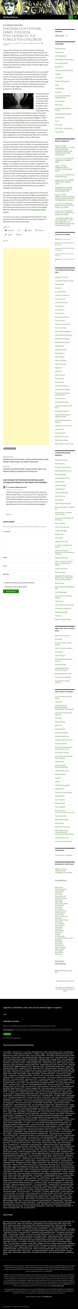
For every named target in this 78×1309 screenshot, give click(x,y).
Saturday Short (59, 117)
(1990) (64, 1055)
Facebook (58, 248)
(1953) (9, 1110)
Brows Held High (60, 474)
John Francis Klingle (61, 920)
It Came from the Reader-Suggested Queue (63, 96)
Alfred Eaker (59, 902)
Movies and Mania (61, 360)
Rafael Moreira (59, 925)
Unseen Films (59, 429)
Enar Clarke (58, 894)
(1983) (22, 1104)
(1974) (42, 1157)
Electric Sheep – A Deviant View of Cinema (63, 513)
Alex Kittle (58, 718)
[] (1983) (21, 1072)
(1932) (15, 1108)
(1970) (38, 1075)
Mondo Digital (59, 357)
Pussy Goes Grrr (60, 799)
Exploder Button (60, 320)
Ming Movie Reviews (61, 558)
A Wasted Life (59, 284)
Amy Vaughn (59, 951)
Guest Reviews (59, 88)
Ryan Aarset (59, 887)
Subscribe (7, 1034)
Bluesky (57, 239)
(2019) (33, 1236)
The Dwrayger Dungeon (62, 389)
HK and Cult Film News (62, 324)
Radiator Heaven (60, 572)
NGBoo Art (58, 368)
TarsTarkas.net (59, 382)
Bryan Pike (58, 932)
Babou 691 (58, 725)
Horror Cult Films (60, 328)
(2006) (61, 1070)
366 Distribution (60, 49)
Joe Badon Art (47, 1296)
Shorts (57, 121)
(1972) (17, 1070)
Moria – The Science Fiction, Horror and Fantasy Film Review (64, 563)
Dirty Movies (59, 500)
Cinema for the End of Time (63, 740)
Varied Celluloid (60, 433)
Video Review (59, 132)
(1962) (25, 1075)
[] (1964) (36, 1135)
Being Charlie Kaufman (62, 635)
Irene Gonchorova (60, 911)
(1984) (39, 1081)
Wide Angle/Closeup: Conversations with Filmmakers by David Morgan (64, 832)
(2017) (46, 1146)
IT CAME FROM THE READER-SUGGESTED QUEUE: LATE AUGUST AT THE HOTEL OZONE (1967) (64, 151)
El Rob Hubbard (60, 912)
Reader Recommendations (63, 114)
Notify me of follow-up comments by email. (19, 583)
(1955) (48, 1150)
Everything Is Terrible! (62, 752)
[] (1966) (37, 1084)
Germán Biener (60, 891)
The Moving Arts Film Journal (64, 605)
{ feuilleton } (59, 702)
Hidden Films (59, 534)
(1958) (7, 1198)
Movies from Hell (60, 364)
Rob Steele (58, 940)
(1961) (51, 1063)
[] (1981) (40, 1239)
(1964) (46, 1093)
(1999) (34, 1106)
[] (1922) (26, 1113)
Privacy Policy (6, 1306)
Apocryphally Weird (61, 63)
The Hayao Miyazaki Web (63, 677)
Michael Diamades (61, 898)
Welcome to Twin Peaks (62, 827)
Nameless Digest (60, 774)
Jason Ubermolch (60, 947)
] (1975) (69, 1238)
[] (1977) (45, 1119)
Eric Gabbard (59, 909)
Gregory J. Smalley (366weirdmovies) (27, 43)
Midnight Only (59, 346)
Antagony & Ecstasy (61, 460)
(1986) (12, 1111)
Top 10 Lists (58, 125)
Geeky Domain (59, 761)
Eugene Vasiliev (60, 949)
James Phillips (59, 931)
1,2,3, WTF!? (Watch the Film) (64, 281)
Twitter (57, 254)
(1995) (55, 1086)
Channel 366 (59, 77)
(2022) (16, 1234)
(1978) (50, 1121)
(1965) (14, 1159)
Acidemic (58, 288)
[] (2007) (34, 1206)
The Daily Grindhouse (62, 386)
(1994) (57, 1113)
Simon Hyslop (59, 914)
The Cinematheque (61, 592)
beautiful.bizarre (60, 729)
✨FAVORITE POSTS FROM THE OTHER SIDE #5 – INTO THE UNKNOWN (64, 220)
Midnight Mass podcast (62, 342)
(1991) (62, 1064)
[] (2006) (49, 1122)
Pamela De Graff (60, 896)
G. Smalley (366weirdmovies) (17, 487)
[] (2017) (23, 1177)
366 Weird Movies (10, 17)
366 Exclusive (59, 52)
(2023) (27, 1241)
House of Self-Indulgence (63, 331)
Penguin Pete (59, 180)
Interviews (58, 92)
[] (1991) (60, 1189)
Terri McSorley (59, 923)
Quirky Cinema (60, 375)
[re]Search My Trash (61, 277)
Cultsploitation (60, 306)
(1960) (52, 1186)
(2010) (55, 1066)
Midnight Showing (61, 349)
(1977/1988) (45, 1241)
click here (66, 1284)
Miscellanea (18, 25)
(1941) (21, 1115)
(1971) (37, 1052)
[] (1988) (12, 1057)
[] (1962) (40, 1101)
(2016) (64, 1111)
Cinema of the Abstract (62, 295)
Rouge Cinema (59, 583)
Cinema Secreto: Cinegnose (63, 855)
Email (5, 566)
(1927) (13, 1144)
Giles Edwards (59, 905)
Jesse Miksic (59, 927)
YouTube (58, 259)
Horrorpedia (59, 538)
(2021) (52, 1238)
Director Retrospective (62, 81)
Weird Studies (59, 823)
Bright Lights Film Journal (63, 471)
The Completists (60, 807)
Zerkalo (65, 1238)
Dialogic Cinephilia (61, 743)
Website (6, 574)
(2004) (7, 1052)
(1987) (17, 1101)
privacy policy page (58, 1285)
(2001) (17, 1059)
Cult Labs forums (60, 299)
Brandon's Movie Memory (63, 467)
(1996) (58, 1081)
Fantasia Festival (10, 448)
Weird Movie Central (61, 436)
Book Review (59, 67)
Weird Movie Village (61, 440)
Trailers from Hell (60, 816)
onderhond (58, 371)
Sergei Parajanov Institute (63, 673)
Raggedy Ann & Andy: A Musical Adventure (50, 1243)
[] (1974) (31, 1227)
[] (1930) (37, 1070)
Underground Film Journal (63, 426)
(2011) (66, 1130)
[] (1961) (30, 1133)
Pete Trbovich (59, 945)
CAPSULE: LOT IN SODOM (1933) (64, 175)
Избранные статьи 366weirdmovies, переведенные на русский (63, 870)
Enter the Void (59, 313)
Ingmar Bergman (60, 655)
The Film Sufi (59, 601)
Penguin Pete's (59, 796)
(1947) (37, 1229)
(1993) (18, 1061)
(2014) (45, 1090)
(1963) (27, 1052)
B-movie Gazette (60, 291)
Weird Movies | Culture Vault (64, 444)
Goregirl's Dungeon (61, 530)
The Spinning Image (61, 612)
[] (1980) (45, 1225)
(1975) (38, 1068)
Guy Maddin (59, 652)
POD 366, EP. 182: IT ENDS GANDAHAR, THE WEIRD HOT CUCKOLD (65, 198)
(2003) (40, 1083)
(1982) (21, 1137)
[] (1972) (47, 1177)
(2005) (61, 1108)
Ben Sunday (58, 943)
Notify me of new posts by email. (16, 587)
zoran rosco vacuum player (63, 841)
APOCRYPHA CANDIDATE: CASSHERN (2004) (64, 160)
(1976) (46, 1057)
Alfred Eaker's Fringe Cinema (64, 59)
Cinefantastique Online (62, 478)
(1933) (28, 1207)
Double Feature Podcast (62, 503)
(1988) (50, 1055)
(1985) (24, 1055)
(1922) (42, 1151)
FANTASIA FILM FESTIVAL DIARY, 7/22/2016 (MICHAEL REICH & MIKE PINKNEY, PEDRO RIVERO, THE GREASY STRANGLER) (25, 459)
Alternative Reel (60, 722)
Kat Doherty (59, 900)
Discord (57, 243)
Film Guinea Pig (60, 523)
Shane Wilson (59, 952)
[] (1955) (27, 1090)
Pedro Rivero (19, 120)
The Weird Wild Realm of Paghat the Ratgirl (63, 415)
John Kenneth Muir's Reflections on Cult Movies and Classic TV (65, 552)
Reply (9, 514)
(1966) (29, 1057)
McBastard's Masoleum (62, 339)
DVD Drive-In (59, 310)
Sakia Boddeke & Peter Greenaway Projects (62, 669)
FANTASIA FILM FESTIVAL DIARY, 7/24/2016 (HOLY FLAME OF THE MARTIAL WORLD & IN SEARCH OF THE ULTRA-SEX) (24, 469)
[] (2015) (51, 1221)
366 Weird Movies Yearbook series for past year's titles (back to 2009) (65, 989)
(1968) (53, 1052)
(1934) (25, 1068)
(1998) (19, 1086)
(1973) (23, 1066)
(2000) (23, 1140)
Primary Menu (75, 17)
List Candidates (8, 25)
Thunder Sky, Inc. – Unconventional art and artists (64, 811)
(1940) (47, 1102)
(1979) (27, 1157)
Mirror (60, 1238)
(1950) (69, 1153)
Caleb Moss (58, 929)
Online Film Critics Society (63, 792)
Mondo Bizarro (60, 353)
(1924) (9, 1137)
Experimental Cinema (62, 317)
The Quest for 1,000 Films (63, 608)
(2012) (63, 1068)
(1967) (38, 1066)
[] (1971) (47, 1198)
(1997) (48, 1073)
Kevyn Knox (59, 922)
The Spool (58, 616)
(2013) (55, 1084)
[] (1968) (56, 1088)
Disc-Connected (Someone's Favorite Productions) (64, 748)
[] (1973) (35, 1128)
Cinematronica (59, 489)
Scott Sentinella (60, 936)
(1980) (61, 1057)
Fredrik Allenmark (61, 889)
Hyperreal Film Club (61, 541)
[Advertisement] (26, 346)
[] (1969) (35, 1108)
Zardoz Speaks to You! (62, 838)
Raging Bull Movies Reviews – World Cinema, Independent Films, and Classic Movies (64, 577)
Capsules (58, 74)
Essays (57, 85)
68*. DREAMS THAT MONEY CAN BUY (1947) (64, 182)
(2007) (14, 1148)
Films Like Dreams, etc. (62, 527)
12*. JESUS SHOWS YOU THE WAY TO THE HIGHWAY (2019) (63, 189)
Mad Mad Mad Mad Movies (63, 335)
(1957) (53, 1175)
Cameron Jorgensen (61, 916)
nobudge (58, 778)
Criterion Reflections (61, 492)
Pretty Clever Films (61, 568)
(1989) (59, 1095)
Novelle (57, 781)
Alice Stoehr (59, 941)
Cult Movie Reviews (61, 302)
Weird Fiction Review (62, 819)
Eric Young (58, 954)
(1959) (9, 1169)
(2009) (38, 1055)
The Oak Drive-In (60, 398)
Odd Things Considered (62, 785)
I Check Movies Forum (62, 771)
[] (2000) (48, 1137)
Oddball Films (59, 789)
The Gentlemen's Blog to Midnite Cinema (62, 394)
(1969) (48, 1064)
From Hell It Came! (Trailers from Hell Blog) (64, 757)
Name (5, 557)
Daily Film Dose (60, 496)
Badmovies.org (59, 463)
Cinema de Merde (60, 485)
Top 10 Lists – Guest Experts (64, 128)
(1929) (22, 1077)
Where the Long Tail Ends (63, 619)
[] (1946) (25, 1064)
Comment (7, 531)
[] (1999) (34, 1061)
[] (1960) (42, 1117)
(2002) (39, 1054)
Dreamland (58, 639)
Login (4, 1014)
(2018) (46, 1140)
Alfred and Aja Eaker (61, 903)
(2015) (17, 1097)
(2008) (21, 1073)
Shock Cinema (59, 378)
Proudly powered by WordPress (20, 1306)
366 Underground (60, 56)
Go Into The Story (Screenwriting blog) (61, 766)
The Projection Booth (62, 402)
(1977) (17, 1052)
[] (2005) (61, 1139)
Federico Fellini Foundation (64, 648)
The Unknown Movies (62, 411)
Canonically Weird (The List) (64, 70)
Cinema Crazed (60, 482)
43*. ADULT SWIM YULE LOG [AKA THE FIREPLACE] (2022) (64, 223)
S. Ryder (57, 934)
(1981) (48, 1139)
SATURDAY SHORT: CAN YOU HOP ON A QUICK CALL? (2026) (64, 205)
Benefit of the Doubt (61, 732)
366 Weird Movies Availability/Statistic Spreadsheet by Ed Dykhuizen (64, 707)
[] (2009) (63, 1093)
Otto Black (58, 893)
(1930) (54, 1131)
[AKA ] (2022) (17, 1221)
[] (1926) (15, 1155)
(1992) (18, 1063)
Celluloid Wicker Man (62, 736)
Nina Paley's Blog (60, 664)
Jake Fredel (58, 907)
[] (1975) (33, 1063)
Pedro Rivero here (19, 57)
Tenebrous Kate (60, 803)
